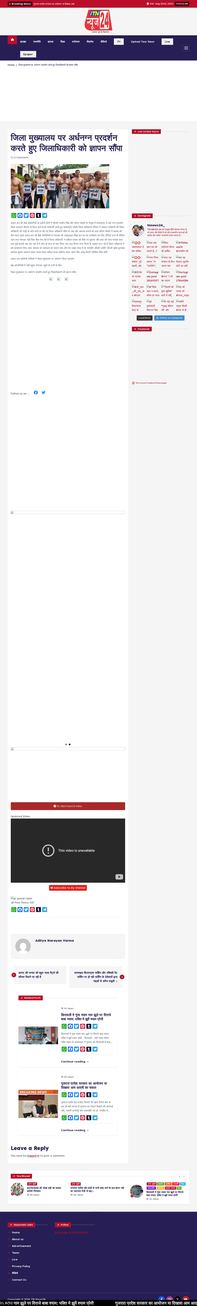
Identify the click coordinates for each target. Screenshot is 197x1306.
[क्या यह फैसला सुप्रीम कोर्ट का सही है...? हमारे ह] (182, 262)
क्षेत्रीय (102, 1184)
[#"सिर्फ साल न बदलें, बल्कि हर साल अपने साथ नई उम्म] (153, 291)
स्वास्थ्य (102, 1188)
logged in (33, 1155)
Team (15, 1252)
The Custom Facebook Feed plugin (151, 383)
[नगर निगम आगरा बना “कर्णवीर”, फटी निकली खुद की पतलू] (153, 262)
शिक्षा (62, 41)
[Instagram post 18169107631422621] (153, 276)
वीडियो (104, 41)
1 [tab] (66, 744)
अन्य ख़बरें (17, 1184)
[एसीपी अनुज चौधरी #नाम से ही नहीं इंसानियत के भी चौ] (182, 306)
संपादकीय (92, 1188)
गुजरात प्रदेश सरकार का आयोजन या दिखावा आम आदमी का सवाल (123, 1303)
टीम (119, 41)
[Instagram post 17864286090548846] (182, 276)
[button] (179, 1176)
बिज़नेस (90, 41)
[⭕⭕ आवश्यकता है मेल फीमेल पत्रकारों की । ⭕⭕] (138, 247)
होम (120, 1188)
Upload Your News (143, 41)
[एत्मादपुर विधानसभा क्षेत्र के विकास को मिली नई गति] (138, 306)
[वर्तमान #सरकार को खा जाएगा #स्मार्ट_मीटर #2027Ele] (168, 276)
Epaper (28, 54)
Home (11, 64)
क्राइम (23, 41)
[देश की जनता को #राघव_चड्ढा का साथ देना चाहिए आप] (182, 291)
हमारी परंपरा (112, 1188)
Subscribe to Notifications (71, 1232)
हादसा (50, 41)
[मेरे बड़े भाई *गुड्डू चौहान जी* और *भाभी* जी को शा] (168, 306)
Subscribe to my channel (69, 887)
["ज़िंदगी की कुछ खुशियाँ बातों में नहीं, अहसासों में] (168, 291)
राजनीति (37, 41)
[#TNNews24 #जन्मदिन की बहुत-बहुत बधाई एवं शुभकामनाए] (182, 247)
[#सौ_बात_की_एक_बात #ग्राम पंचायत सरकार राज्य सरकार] (138, 291)
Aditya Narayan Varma (54, 940)
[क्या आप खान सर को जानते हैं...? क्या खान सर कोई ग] (153, 247)
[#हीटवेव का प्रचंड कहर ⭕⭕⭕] (138, 276)
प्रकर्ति (117, 1184)
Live (167, 41)
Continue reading (73, 1061)
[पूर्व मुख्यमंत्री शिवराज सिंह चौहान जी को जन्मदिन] (153, 306)
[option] (40, 1189)
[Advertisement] (98, 96)
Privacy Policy (21, 1266)
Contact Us (19, 1279)
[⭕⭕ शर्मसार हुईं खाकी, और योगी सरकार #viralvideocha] (138, 262)
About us (17, 1239)
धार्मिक (109, 1184)
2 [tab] (69, 744)
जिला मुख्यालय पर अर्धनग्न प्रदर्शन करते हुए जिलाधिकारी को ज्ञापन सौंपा (48, 64)
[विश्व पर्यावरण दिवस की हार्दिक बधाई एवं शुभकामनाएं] (168, 247)
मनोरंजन (76, 41)
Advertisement (21, 1246)
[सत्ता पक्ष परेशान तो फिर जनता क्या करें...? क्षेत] (168, 262)
